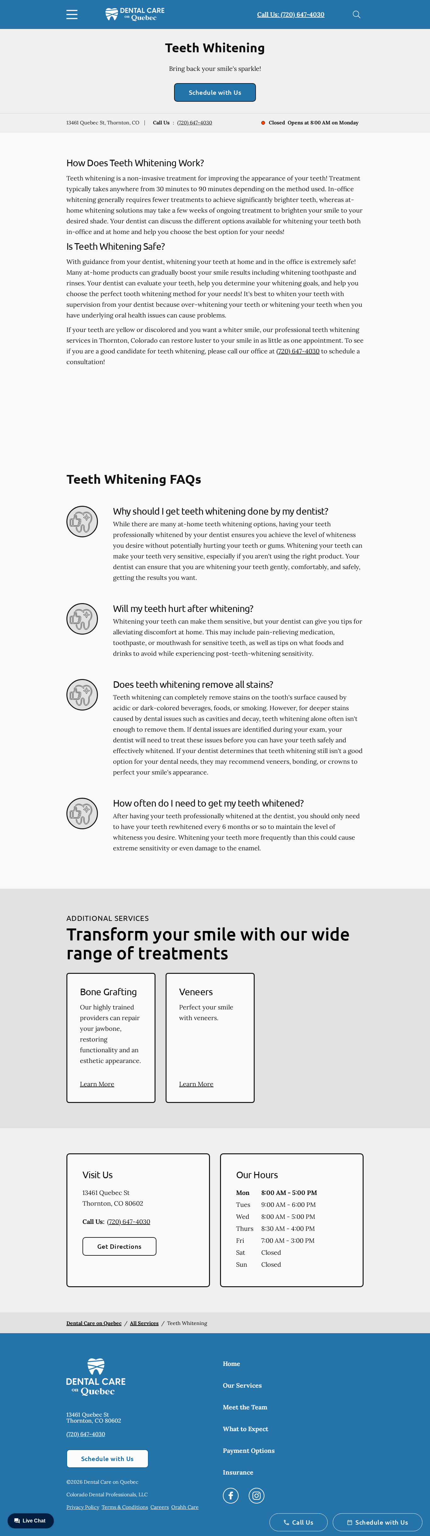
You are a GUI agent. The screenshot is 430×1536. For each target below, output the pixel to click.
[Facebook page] (231, 1496)
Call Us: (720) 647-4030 (291, 14)
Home (231, 1364)
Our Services (242, 1385)
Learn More (97, 1084)
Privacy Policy (82, 1507)
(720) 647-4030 (194, 122)
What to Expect (245, 1429)
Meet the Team (245, 1407)
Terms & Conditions (125, 1507)
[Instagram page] (256, 1496)
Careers (159, 1507)
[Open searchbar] (357, 14)
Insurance (238, 1472)
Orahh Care (185, 1507)
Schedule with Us (215, 92)
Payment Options (249, 1450)
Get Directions (119, 1246)
